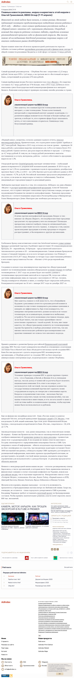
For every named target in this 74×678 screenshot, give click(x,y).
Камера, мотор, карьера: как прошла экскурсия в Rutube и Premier (24, 508)
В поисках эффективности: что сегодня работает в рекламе (37, 527)
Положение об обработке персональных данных (51, 619)
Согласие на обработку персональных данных (50, 621)
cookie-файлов (61, 668)
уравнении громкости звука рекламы (40, 437)
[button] (71, 552)
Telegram (45, 662)
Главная (3, 6)
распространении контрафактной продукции (31, 187)
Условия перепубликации (45, 603)
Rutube (44, 665)
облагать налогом (9, 461)
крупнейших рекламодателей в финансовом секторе (48, 49)
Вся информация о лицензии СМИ (47, 614)
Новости (4, 654)
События (18, 6)
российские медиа (9, 474)
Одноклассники (28, 665)
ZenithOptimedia (26, 163)
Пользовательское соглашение (46, 617)
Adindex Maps (43, 651)
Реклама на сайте (7, 645)
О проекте (4, 641)
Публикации (11, 6)
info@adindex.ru (10, 669)
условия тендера (55, 270)
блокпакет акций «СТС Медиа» (51, 418)
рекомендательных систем (55, 671)
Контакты (8, 662)
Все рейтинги (68, 567)
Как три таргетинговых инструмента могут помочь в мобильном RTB (61, 511)
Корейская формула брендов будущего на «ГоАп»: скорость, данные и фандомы (12, 528)
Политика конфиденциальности (46, 616)
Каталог (4, 651)
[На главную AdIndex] (18, 602)
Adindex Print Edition (45, 645)
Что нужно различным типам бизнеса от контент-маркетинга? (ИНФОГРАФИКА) (60, 507)
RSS (24, 662)
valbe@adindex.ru (58, 544)
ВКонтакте (9, 665)
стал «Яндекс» (53, 82)
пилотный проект (44, 493)
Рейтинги (41, 641)
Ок (60, 674)
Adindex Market (43, 648)
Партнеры (4, 648)
